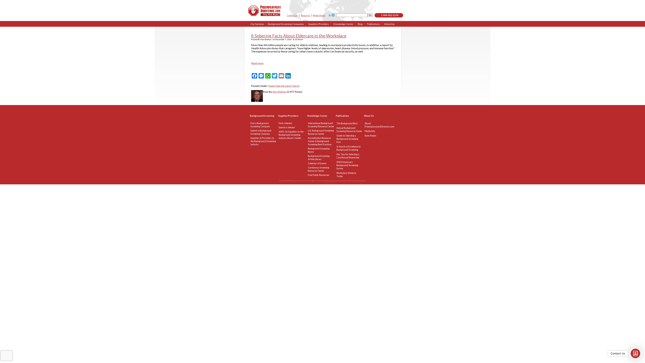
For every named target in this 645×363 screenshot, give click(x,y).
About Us (305, 15)
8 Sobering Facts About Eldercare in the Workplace (298, 35)
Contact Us (292, 15)
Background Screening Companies (286, 24)
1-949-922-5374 (389, 15)
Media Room (319, 15)
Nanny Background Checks (284, 85)
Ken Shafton (279, 91)
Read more (257, 63)
